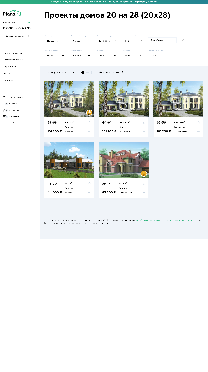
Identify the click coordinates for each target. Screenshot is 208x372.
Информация (9, 66)
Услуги (6, 73)
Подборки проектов (13, 60)
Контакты (8, 80)
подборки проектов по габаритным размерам (165, 220)
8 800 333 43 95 (17, 28)
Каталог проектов (12, 53)
